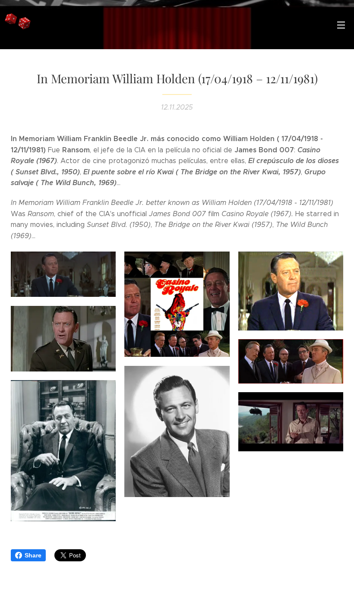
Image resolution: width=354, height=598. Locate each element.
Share (33, 555)
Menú (341, 24)
